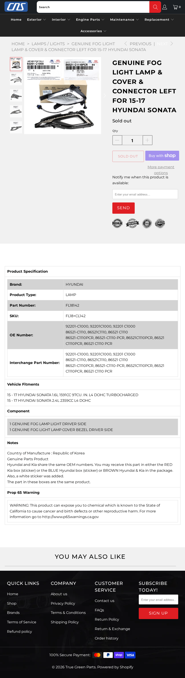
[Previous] (27, 95)
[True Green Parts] (16, 7)
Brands (13, 613)
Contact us (104, 601)
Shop (11, 603)
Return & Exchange (112, 629)
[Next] (104, 95)
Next (163, 43)
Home (16, 20)
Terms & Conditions (68, 613)
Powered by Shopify (115, 667)
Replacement (158, 20)
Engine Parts (88, 20)
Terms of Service (21, 622)
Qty (115, 130)
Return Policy (107, 619)
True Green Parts (80, 667)
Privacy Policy (63, 603)
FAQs (99, 610)
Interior (59, 20)
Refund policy (19, 631)
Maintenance (123, 20)
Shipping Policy (65, 622)
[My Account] (164, 6)
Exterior (35, 20)
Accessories (92, 31)
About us (59, 594)
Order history (106, 638)
